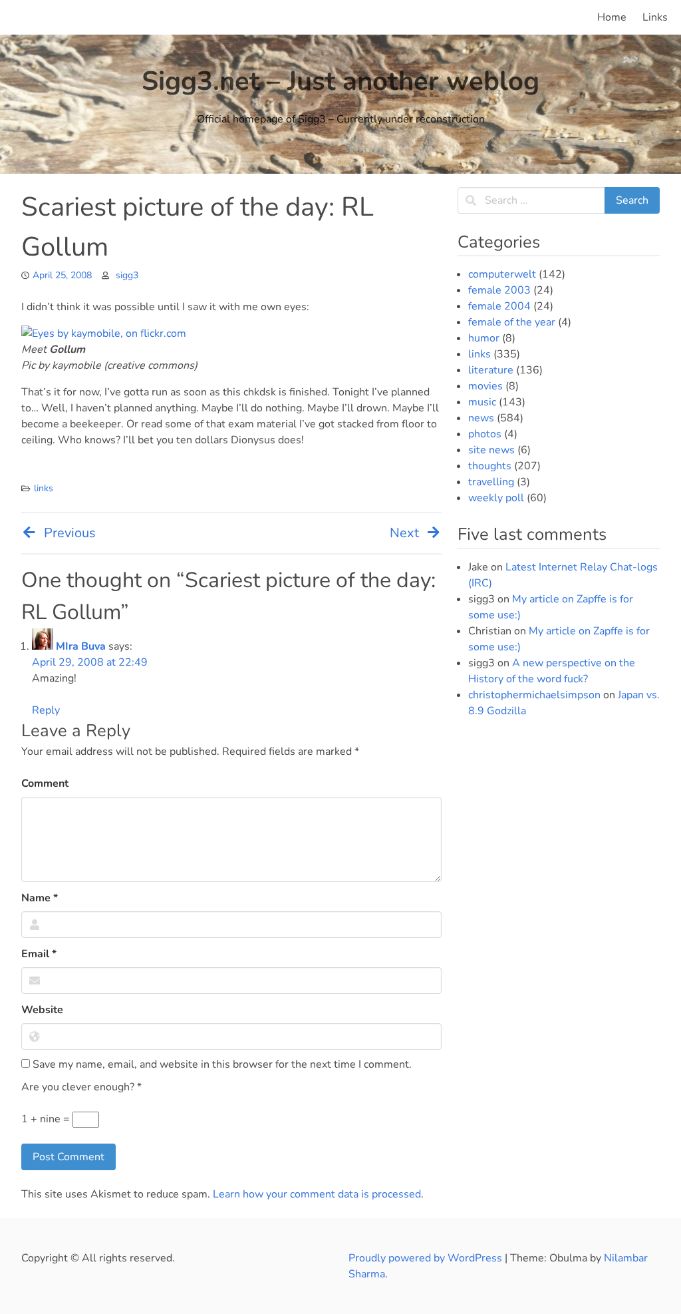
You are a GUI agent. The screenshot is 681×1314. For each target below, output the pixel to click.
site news (491, 450)
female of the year (511, 322)
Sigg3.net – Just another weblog (340, 81)
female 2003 (499, 290)
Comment (44, 783)
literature (490, 370)
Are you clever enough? (81, 1087)
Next (404, 533)
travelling (491, 482)
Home (611, 17)
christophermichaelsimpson (534, 695)
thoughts (489, 466)
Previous (70, 533)
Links (655, 17)
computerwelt (502, 274)
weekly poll (496, 498)
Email (39, 954)
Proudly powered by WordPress (426, 1258)
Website (42, 1009)
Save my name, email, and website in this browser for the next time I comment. (221, 1064)
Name (39, 898)
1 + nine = (46, 1119)
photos (484, 434)
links (43, 488)
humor (483, 338)
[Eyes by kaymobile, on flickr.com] (103, 333)
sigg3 (127, 275)
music (482, 402)
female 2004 (499, 306)
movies (485, 386)
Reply (46, 710)
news (481, 418)
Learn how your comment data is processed (317, 1194)
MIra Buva (81, 646)
